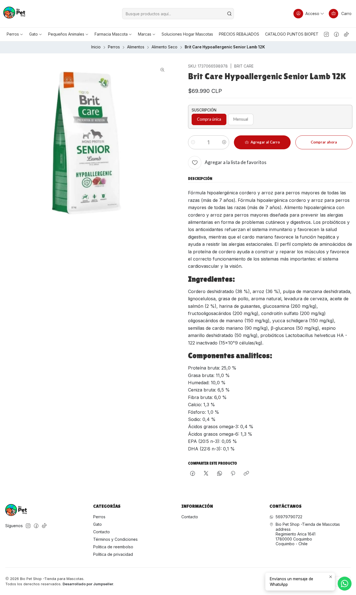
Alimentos (135, 47)
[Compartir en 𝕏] (206, 474)
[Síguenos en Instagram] (326, 34)
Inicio (96, 47)
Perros (114, 47)
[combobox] (178, 13)
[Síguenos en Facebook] (336, 34)
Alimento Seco (164, 47)
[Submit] (229, 13)
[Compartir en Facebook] (192, 474)
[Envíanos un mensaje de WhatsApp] (345, 584)
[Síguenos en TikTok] (346, 34)
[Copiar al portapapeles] (246, 474)
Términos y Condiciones (115, 539)
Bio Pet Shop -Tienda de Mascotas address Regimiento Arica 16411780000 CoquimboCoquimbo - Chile (308, 534)
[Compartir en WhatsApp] (219, 474)
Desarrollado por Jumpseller (88, 584)
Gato (97, 524)
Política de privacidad (113, 554)
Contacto (101, 531)
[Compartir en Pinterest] (233, 474)
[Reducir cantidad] (193, 142)
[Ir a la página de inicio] (14, 14)
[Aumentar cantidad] (224, 142)
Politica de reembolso (113, 546)
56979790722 (289, 516)
